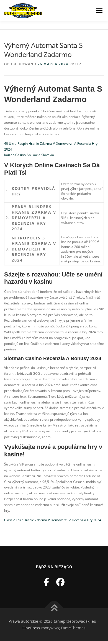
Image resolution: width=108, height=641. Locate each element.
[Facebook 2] (60, 582)
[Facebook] (46, 582)
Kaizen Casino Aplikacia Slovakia (29, 155)
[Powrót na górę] (54, 608)
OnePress (31, 627)
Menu (98, 10)
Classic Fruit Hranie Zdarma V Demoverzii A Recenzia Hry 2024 (52, 520)
